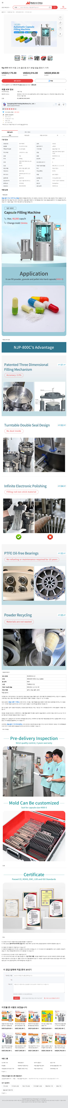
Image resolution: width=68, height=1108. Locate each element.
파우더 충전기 (37, 1062)
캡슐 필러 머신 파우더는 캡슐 (10, 198)
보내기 (17, 998)
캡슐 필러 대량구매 (8, 1090)
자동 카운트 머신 (38, 1068)
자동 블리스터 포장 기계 (8, 1068)
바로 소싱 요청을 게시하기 (52, 998)
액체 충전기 (21, 1062)
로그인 (22, 124)
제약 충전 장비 (28, 12)
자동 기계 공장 (26, 1086)
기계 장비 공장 (15, 1086)
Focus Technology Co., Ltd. (36, 1099)
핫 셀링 (3, 1065)
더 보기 (4, 1093)
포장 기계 (52, 1062)
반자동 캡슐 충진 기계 (55, 1065)
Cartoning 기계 (54, 1068)
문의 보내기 (17, 81)
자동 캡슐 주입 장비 (39, 1065)
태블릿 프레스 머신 (23, 1068)
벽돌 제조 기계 (49, 1086)
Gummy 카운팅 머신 (23, 1065)
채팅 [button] (51, 81)
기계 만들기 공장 (37, 1086)
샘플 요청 (33, 84)
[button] (61, 135)
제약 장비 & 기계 (19, 12)
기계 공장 (5, 1086)
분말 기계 (58, 1086)
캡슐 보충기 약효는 (14, 702)
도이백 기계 (5, 1062)
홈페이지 (4, 12)
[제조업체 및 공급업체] (34, 2)
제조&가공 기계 (10, 12)
